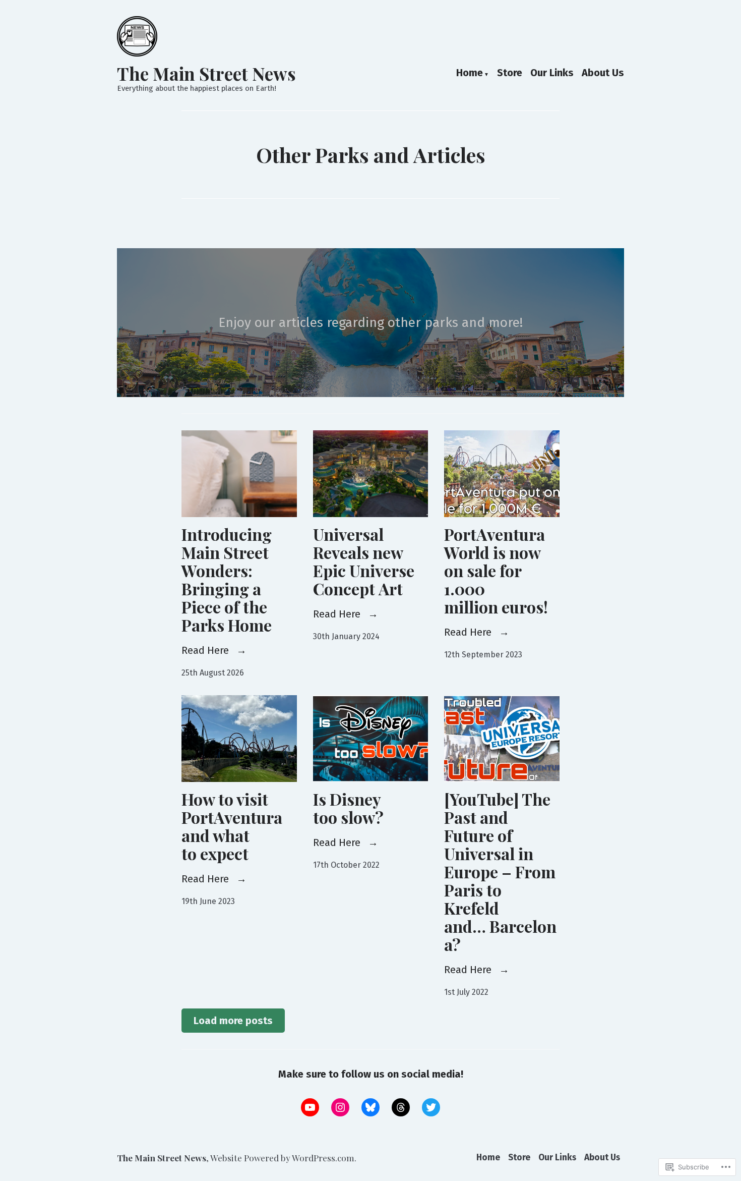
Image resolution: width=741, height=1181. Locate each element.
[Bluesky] (370, 1107)
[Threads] (401, 1107)
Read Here (206, 650)
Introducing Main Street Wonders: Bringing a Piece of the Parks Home (226, 579)
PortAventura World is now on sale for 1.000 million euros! (496, 570)
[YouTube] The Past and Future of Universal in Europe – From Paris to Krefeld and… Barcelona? (500, 871)
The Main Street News (206, 73)
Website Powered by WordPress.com (282, 1157)
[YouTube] (310, 1107)
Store (509, 73)
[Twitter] (431, 1107)
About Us (603, 73)
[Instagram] (340, 1107)
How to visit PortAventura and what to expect (231, 826)
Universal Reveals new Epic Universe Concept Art (363, 561)
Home (469, 73)
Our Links (552, 73)
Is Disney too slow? (348, 808)
